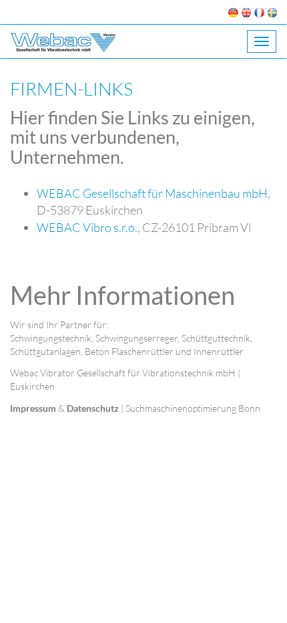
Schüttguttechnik (216, 338)
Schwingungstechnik (50, 338)
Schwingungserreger (136, 338)
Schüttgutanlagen (45, 351)
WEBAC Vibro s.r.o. (87, 227)
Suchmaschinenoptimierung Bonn (192, 408)
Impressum (33, 408)
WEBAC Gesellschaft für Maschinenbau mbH (152, 193)
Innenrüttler (219, 351)
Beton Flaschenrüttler (129, 351)
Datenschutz (93, 408)
